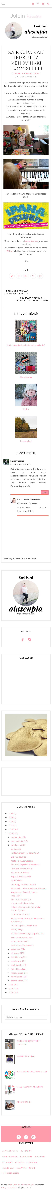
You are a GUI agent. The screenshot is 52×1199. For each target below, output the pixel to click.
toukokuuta (17, 965)
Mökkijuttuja (17, 929)
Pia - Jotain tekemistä (28, 499)
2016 (10, 829)
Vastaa (44, 493)
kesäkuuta (16, 961)
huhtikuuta (16, 968)
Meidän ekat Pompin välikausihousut (28, 888)
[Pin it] (33, 276)
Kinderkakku (24, 1102)
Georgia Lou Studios (9, 1187)
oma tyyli (21, 1168)
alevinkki (7, 1162)
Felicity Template (28, 1185)
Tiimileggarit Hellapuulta (23, 884)
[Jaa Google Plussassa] (26, 276)
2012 (10, 992)
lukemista (32, 1162)
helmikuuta (17, 976)
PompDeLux (26, 1156)
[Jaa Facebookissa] (19, 276)
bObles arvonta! (26, 1056)
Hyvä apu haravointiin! (21, 868)
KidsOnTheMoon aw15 (21, 937)
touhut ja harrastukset (26, 73)
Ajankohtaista (10, 1151)
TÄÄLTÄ (9, 251)
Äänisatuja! (16, 849)
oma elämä (8, 1168)
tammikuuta (17, 980)
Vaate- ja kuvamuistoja (22, 860)
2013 (10, 988)
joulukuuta (16, 837)
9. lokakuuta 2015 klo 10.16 (20, 464)
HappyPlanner (9, 1156)
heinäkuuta (16, 957)
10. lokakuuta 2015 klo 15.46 (27, 503)
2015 (10, 833)
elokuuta (15, 953)
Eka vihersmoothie (20, 872)
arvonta (19, 1162)
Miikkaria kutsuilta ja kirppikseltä (27, 933)
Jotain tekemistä (13, 1185)
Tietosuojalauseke (10, 1172)
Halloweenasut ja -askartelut (25, 852)
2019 (10, 817)
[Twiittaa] (12, 276)
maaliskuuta (17, 972)
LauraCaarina (17, 460)
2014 (10, 984)
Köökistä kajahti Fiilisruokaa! (25, 864)
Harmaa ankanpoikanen (22, 945)
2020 (10, 813)
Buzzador (26, 1151)
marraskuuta (17, 841)
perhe (32, 1168)
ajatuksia (40, 1156)
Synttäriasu (16, 880)
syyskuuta (16, 949)
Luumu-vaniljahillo (20, 914)
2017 (10, 825)
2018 (10, 821)
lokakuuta (16, 845)
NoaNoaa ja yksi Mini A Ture (24, 925)
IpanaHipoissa (31, 241)
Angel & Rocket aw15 (21, 876)
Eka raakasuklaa (18, 856)
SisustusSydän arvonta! (30, 1086)
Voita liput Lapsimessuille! (32, 1071)
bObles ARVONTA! (19, 941)
